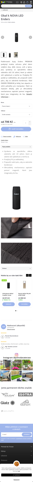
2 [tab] (17, 310)
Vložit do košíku (17, 129)
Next (30, 275)
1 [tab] (15, 310)
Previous (27, 275)
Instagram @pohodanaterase (17, 358)
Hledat (28, 6)
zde (19, 471)
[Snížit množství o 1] (29, 124)
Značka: (4, 140)
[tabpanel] (8, 293)
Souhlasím (17, 475)
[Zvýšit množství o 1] (29, 122)
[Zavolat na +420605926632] (21, 2)
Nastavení (16, 479)
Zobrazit (8, 304)
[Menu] (31, 2)
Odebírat (27, 434)
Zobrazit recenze (11, 329)
